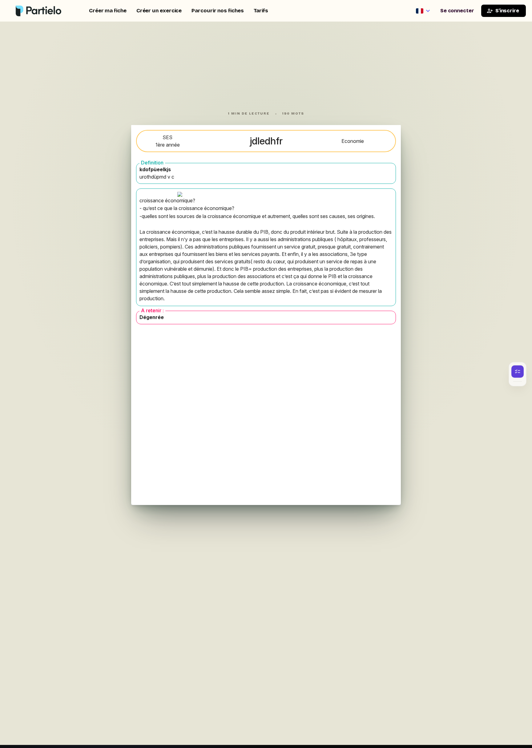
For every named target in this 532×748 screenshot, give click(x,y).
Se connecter (457, 11)
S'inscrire (507, 11)
